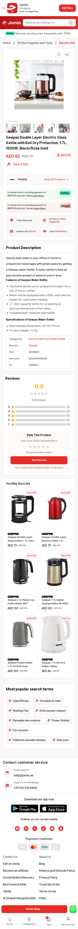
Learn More (38, 195)
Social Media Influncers (18, 877)
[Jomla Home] (11, 22)
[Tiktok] (43, 828)
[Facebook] (17, 828)
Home (7, 43)
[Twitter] (34, 828)
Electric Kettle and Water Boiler (47, 339)
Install (67, 8)
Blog (42, 864)
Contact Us (10, 857)
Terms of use (47, 891)
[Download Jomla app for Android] (24, 808)
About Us (45, 857)
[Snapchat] (60, 828)
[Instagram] (26, 828)
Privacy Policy (48, 877)
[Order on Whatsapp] (73, 909)
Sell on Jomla (11, 864)
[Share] (66, 54)
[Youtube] (52, 828)
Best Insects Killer (15, 884)
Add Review (39, 460)
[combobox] (46, 22)
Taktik (7, 891)
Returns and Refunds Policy (57, 871)
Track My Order (49, 884)
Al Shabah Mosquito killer (19, 898)
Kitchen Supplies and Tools (34, 43)
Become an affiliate (15, 871)
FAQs (42, 898)
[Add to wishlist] (58, 54)
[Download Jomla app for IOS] (53, 808)
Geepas (33, 345)
